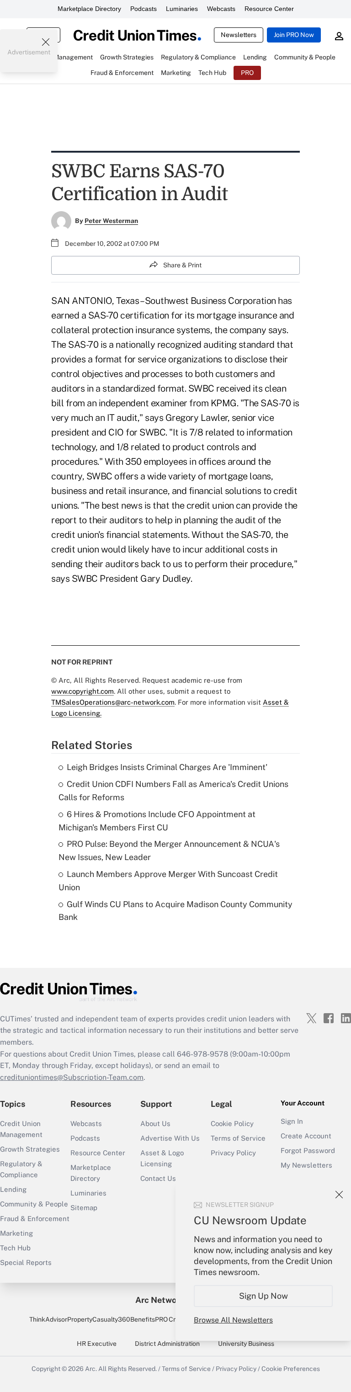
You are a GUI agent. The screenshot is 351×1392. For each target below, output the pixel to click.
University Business (246, 1343)
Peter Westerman (111, 220)
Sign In (292, 1121)
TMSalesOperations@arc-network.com (113, 702)
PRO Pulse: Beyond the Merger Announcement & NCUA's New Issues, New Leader (169, 850)
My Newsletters (306, 1165)
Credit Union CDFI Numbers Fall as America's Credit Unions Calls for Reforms (173, 790)
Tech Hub (15, 1248)
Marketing (16, 1233)
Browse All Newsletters (233, 1320)
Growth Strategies (30, 1149)
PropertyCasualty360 (98, 1319)
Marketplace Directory (89, 8)
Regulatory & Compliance (21, 1169)
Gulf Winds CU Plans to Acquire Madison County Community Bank (175, 910)
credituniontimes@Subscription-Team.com (72, 1077)
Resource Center (269, 8)
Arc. (91, 1368)
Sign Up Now (263, 1296)
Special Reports (26, 1262)
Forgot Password (308, 1150)
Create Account (306, 1136)
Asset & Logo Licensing (162, 1158)
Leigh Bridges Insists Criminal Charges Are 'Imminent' (167, 767)
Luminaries (182, 8)
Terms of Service (238, 1138)
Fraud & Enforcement (34, 1218)
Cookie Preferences (290, 1368)
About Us (155, 1123)
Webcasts (221, 8)
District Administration (167, 1343)
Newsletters (238, 34)
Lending (13, 1189)
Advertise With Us (170, 1138)
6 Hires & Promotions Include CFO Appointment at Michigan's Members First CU (156, 820)
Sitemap (83, 1207)
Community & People (34, 1204)
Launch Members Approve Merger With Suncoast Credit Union (168, 880)
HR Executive (97, 1343)
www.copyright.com (82, 691)
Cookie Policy (232, 1123)
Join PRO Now (294, 34)
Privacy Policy (233, 1153)
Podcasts (143, 8)
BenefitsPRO (149, 1319)
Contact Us (158, 1178)
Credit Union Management (21, 1129)
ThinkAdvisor (48, 1319)
